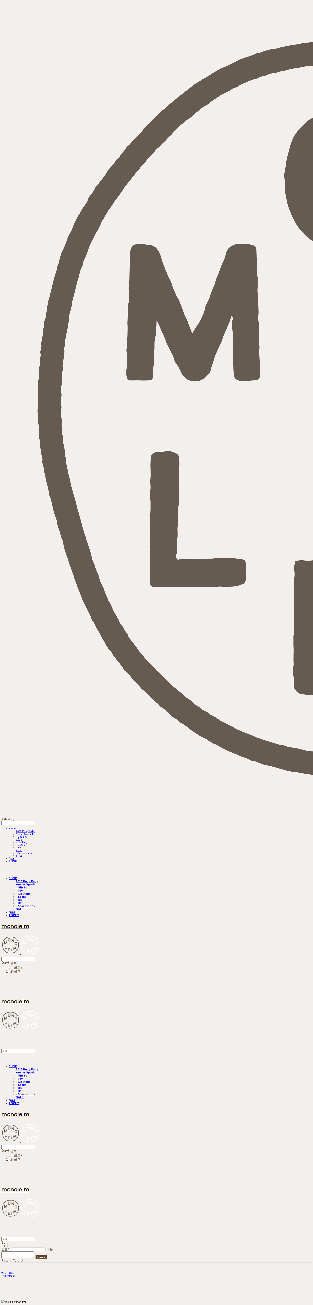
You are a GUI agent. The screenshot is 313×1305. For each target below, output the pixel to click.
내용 (50, 1249)
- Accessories (24, 853)
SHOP (12, 828)
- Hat (19, 850)
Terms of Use (7, 1273)
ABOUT (13, 861)
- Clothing (21, 842)
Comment (41, 1257)
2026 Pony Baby (25, 831)
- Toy (19, 839)
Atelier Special (24, 834)
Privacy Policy (8, 1276)
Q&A (11, 858)
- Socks (20, 845)
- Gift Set (21, 836)
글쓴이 (6, 1249)
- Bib (18, 847)
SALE (19, 855)
